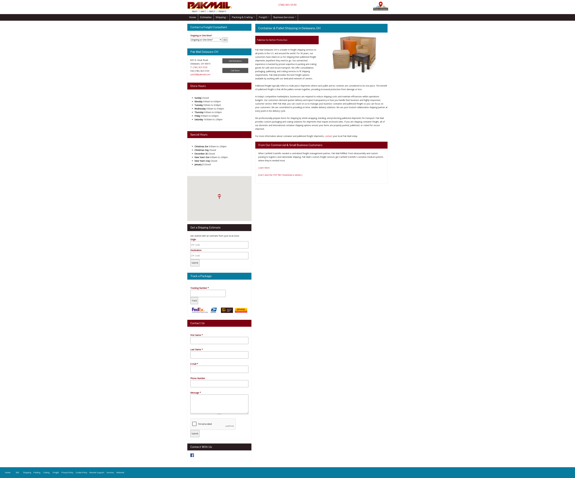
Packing (37, 472)
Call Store (235, 70)
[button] (219, 196)
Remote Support (96, 472)
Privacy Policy (67, 472)
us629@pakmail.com (200, 74)
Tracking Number (199, 288)
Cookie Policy (81, 472)
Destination (196, 250)
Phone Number (197, 378)
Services (110, 472)
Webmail (120, 472)
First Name (196, 335)
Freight (263, 17)
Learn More (264, 167)
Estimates (206, 17)
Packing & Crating (242, 17)
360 (17, 472)
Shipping (221, 17)
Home (192, 17)
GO (225, 39)
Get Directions (235, 61)
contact (328, 136)
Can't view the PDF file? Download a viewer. (280, 174)
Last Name (196, 349)
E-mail (194, 363)
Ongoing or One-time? (201, 35)
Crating (46, 472)
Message (195, 392)
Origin (193, 239)
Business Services (283, 17)
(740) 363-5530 (287, 4)
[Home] (210, 12)
